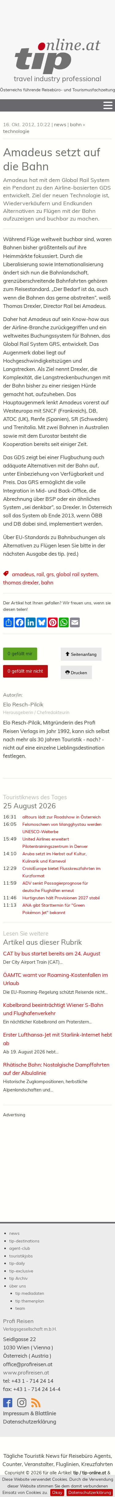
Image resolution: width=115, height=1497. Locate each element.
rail (40, 574)
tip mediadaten (29, 1293)
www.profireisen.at (26, 1372)
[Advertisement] (58, 15)
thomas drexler (21, 582)
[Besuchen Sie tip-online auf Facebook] (10, 1405)
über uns (17, 1285)
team (20, 1308)
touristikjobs (21, 1255)
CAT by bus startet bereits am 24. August (51, 953)
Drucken (78, 672)
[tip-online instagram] (24, 1405)
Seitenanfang (83, 654)
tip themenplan (29, 1300)
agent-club (19, 1248)
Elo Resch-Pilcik (23, 704)
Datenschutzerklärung (89, 1492)
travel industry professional (57, 78)
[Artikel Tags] (6, 574)
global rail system (77, 574)
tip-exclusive (21, 1270)
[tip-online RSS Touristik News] (37, 1405)
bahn (76, 124)
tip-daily (17, 1263)
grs (50, 574)
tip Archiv (18, 1278)
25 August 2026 (35, 802)
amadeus (23, 574)
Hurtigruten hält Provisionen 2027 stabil (61, 897)
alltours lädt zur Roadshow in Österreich (61, 816)
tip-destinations (24, 1240)
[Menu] (108, 105)
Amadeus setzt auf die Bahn (51, 159)
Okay (57, 1492)
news (60, 124)
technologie (16, 131)
